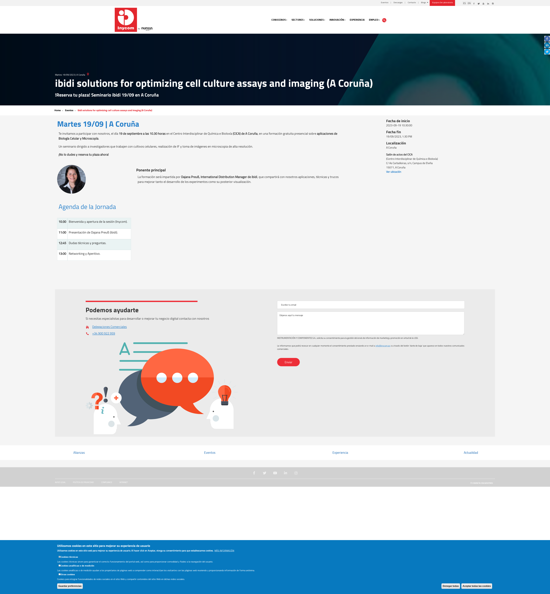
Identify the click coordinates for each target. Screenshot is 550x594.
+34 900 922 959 (103, 333)
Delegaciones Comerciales (109, 326)
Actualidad (471, 452)
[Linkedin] (547, 45)
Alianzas (79, 452)
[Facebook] (547, 39)
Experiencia (340, 452)
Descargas (398, 2)
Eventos (384, 2)
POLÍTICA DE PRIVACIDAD (83, 482)
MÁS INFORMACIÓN (224, 550)
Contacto (412, 2)
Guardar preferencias (69, 586)
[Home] (134, 19)
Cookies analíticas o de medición (77, 565)
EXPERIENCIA (357, 20)
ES (464, 3)
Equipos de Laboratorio (442, 2)
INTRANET (123, 482)
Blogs (423, 2)
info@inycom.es (383, 345)
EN (469, 3)
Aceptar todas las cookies (477, 586)
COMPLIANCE (106, 482)
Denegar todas (451, 586)
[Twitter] (547, 51)
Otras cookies (67, 574)
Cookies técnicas (69, 557)
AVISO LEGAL (60, 482)
